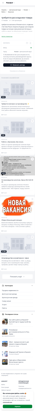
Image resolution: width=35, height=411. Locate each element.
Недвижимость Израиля (13, 373)
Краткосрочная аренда (9, 297)
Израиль (4, 10)
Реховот (26, 10)
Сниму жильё (6, 301)
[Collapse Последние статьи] (32, 314)
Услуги (4, 305)
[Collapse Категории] (32, 285)
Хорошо (17, 406)
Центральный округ (15, 10)
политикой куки (7, 402)
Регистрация (5, 387)
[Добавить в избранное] (27, 43)
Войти (3, 384)
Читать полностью (6, 36)
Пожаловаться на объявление (17, 71)
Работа (3, 12)
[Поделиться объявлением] (30, 43)
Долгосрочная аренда (9, 294)
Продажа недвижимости (10, 290)
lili (31, 48)
